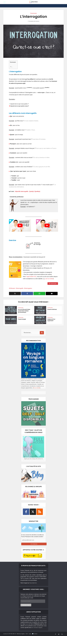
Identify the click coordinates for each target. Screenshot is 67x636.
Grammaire (33, 13)
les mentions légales (37, 627)
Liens (30, 633)
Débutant (12, 288)
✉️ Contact (34, 633)
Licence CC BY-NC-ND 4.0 (9, 633)
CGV (27, 633)
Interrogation (28, 288)
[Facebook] (26, 512)
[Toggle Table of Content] (13, 67)
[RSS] (39, 512)
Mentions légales (21, 633)
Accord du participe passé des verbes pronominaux (24, 311)
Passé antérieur (52, 309)
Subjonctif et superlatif (51, 319)
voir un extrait (49, 278)
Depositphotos (33, 583)
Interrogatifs (20, 288)
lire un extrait (36, 387)
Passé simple (22, 319)
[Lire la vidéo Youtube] (20, 225)
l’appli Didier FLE (31, 276)
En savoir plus (52, 283)
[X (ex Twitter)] (33, 512)
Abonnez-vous (26, 605)
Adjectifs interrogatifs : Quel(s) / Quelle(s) (27, 191)
